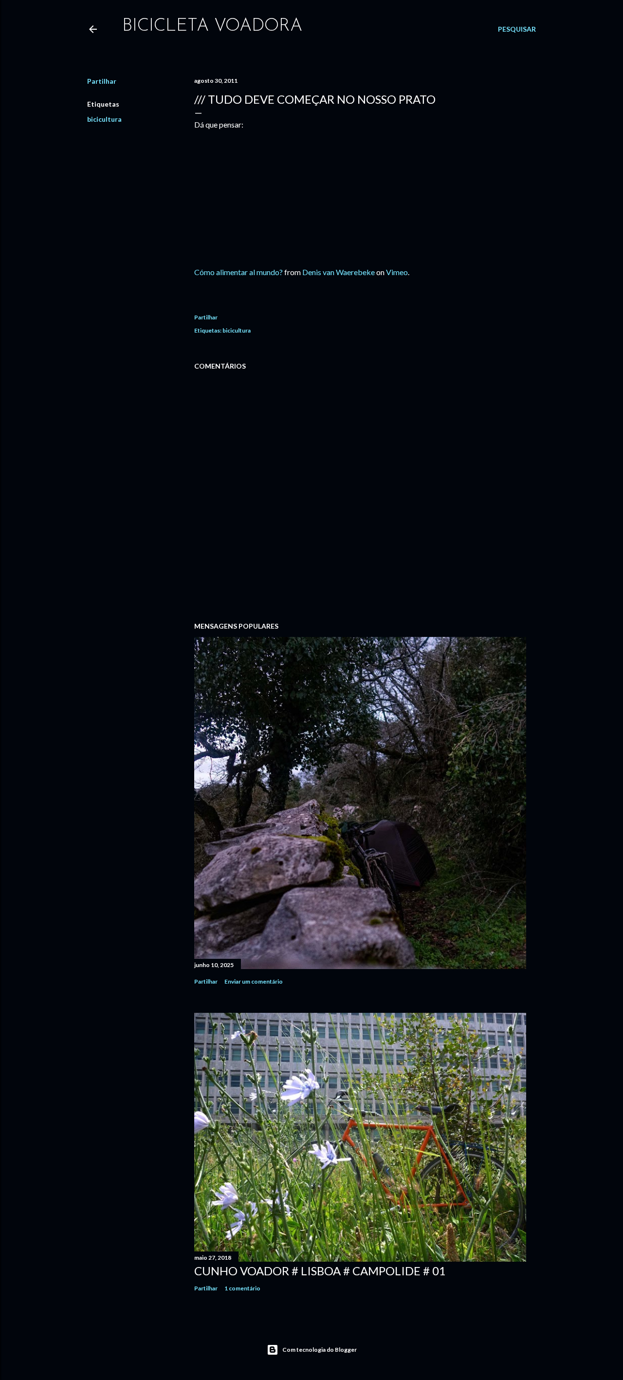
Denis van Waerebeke (338, 272)
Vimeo (397, 272)
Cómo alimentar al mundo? (238, 272)
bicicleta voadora (212, 26)
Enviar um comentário (253, 981)
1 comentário (242, 1288)
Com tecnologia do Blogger (319, 1349)
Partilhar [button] (101, 81)
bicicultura (104, 119)
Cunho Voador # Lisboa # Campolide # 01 (320, 1271)
